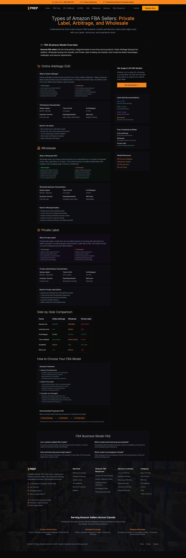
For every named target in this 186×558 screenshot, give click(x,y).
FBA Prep (56, 8)
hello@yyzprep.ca (36, 490)
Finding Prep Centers (124, 162)
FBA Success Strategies (124, 159)
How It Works (145, 476)
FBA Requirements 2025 (103, 492)
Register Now (150, 8)
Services (106, 8)
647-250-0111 (34, 487)
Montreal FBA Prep (124, 490)
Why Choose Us (119, 8)
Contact (136, 8)
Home (47, 8)
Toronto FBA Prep (123, 473)
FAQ (87, 8)
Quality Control (77, 480)
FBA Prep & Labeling (79, 473)
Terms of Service (146, 494)
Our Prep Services (123, 164)
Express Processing (79, 487)
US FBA (80, 8)
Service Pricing (122, 167)
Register (75, 490)
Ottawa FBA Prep (123, 483)
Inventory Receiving (79, 476)
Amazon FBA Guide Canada (104, 475)
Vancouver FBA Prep (124, 487)
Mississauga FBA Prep (125, 480)
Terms (142, 544)
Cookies (155, 544)
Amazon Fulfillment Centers (104, 479)
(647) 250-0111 (68, 2)
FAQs (142, 490)
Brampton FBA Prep (124, 476)
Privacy (148, 544)
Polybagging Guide (101, 488)
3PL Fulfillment (68, 8)
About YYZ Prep (146, 473)
